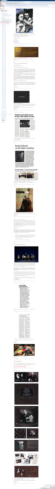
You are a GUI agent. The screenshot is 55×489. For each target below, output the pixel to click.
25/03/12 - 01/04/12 (4, 77)
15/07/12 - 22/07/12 (4, 87)
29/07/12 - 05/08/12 (4, 89)
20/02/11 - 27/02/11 (4, 29)
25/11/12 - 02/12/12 (4, 103)
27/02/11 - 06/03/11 (4, 30)
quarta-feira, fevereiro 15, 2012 (28, 216)
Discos (16, 482)
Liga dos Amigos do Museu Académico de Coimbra (7, 114)
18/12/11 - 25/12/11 (4, 65)
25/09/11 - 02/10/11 (4, 55)
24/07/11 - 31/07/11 (4, 48)
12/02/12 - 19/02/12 (4, 72)
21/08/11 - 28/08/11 (4, 51)
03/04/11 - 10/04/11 (4, 34)
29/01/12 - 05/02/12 (4, 70)
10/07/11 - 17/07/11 (4, 46)
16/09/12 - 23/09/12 (4, 95)
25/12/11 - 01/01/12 (4, 66)
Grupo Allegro (3, 18)
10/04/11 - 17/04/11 (4, 35)
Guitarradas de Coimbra (4, 118)
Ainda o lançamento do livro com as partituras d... (7, 22)
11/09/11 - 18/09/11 (4, 53)
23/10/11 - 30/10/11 (4, 58)
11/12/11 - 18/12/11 (4, 64)
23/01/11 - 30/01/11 (4, 26)
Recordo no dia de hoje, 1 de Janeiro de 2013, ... (6, 19)
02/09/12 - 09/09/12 (4, 93)
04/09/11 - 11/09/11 (4, 52)
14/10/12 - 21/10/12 (4, 98)
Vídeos (16, 357)
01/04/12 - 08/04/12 (4, 78)
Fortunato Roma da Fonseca (4, 14)
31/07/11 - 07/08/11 (4, 49)
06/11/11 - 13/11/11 (4, 60)
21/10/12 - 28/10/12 (4, 99)
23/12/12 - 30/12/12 (4, 106)
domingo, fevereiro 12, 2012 (27, 483)
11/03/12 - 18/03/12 (4, 75)
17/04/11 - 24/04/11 (4, 36)
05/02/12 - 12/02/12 (4, 71)
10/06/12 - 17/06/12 (4, 83)
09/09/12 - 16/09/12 (4, 94)
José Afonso (17, 140)
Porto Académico (3, 113)
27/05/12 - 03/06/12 (4, 81)
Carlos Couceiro (3, 17)
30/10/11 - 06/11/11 (4, 59)
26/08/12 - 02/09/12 (4, 92)
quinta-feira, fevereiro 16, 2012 (28, 141)
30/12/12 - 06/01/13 (4, 107)
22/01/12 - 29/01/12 (4, 69)
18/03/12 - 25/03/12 (4, 76)
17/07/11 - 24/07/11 (4, 47)
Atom (4, 122)
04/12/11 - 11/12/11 (4, 63)
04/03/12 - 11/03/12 (4, 74)
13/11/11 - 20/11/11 (4, 61)
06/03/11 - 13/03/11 (4, 31)
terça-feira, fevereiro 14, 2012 (27, 280)
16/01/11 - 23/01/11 (4, 25)
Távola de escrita (3, 117)
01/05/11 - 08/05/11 (4, 38)
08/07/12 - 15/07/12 (4, 86)
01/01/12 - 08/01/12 (4, 67)
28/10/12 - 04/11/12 (4, 100)
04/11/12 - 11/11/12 (4, 101)
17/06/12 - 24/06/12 (4, 84)
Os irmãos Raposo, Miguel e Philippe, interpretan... (7, 21)
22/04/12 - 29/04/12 (4, 80)
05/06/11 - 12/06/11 (4, 42)
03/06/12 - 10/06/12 (4, 82)
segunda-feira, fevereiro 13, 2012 (28, 311)
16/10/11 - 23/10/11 (4, 57)
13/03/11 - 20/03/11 (4, 32)
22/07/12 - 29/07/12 (4, 88)
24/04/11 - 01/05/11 (4, 37)
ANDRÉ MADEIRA (4, 116)
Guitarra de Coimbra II (4, 111)
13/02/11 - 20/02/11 (4, 28)
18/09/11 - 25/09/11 (4, 54)
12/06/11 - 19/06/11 (4, 43)
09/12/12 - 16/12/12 (4, 104)
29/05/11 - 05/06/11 (4, 41)
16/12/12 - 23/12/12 (4, 105)
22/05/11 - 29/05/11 (4, 40)
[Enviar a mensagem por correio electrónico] (14, 61)
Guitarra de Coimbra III (4, 112)
